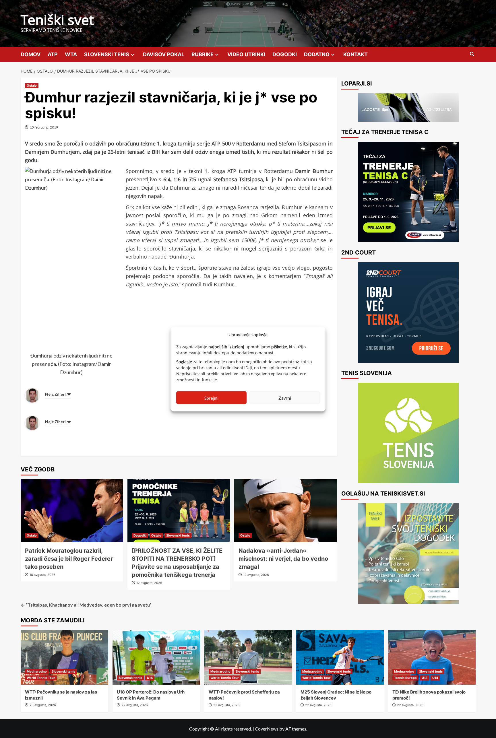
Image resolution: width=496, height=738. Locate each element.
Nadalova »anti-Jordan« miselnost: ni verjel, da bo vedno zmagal (283, 558)
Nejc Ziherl (55, 394)
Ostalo (32, 85)
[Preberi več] (408, 312)
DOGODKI (284, 54)
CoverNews (266, 728)
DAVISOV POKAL (163, 54)
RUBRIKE (202, 54)
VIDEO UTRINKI (246, 54)
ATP (53, 54)
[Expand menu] (132, 54)
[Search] (472, 54)
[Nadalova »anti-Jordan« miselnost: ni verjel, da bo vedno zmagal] (285, 510)
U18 (150, 678)
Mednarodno (37, 671)
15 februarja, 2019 (44, 127)
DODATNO (317, 54)
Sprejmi (211, 397)
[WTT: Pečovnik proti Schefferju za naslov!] (248, 657)
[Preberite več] (408, 192)
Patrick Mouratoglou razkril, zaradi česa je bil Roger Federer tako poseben (69, 558)
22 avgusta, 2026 (134, 705)
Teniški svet (57, 19)
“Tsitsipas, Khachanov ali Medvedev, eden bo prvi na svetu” (86, 604)
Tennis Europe (405, 678)
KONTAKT (355, 54)
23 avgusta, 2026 (43, 705)
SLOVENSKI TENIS (106, 54)
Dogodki (139, 535)
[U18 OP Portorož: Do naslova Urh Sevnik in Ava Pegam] (156, 657)
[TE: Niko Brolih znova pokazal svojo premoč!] (432, 657)
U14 (435, 678)
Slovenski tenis (178, 535)
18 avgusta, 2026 (42, 575)
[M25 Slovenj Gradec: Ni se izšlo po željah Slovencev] (340, 657)
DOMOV (30, 54)
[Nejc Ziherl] (32, 394)
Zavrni (284, 397)
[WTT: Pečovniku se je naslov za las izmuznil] (64, 657)
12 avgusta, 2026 (149, 583)
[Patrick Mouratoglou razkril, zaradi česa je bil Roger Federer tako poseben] (72, 510)
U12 (424, 678)
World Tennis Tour (41, 678)
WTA (71, 54)
